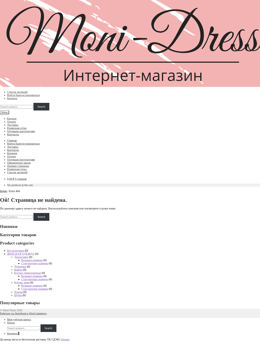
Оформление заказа (19, 162)
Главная (12, 140)
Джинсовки (21, 256)
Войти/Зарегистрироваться (23, 95)
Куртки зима (21, 282)
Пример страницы (18, 165)
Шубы (18, 295)
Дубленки (20, 266)
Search (41, 106)
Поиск (11, 322)
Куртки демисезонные (27, 272)
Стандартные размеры (34, 263)
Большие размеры (32, 260)
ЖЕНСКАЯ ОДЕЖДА (20, 253)
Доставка (12, 124)
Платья (18, 292)
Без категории (15, 250)
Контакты (13, 134)
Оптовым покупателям (21, 131)
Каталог (12, 118)
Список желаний (17, 91)
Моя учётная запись (19, 319)
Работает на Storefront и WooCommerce (23, 313)
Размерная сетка (17, 128)
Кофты (18, 269)
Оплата (11, 121)
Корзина (12, 98)
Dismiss (65, 339)
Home (3, 191)
